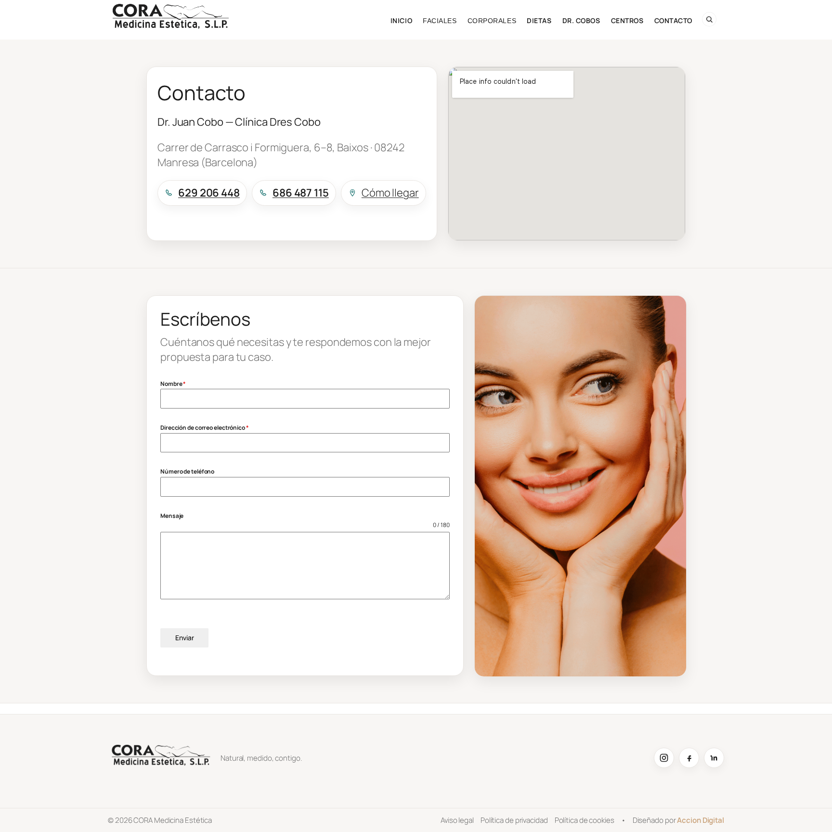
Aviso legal (457, 820)
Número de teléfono (187, 471)
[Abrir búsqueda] (709, 19)
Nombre (173, 384)
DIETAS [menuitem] (539, 20)
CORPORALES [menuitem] (492, 21)
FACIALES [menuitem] (439, 21)
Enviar (184, 637)
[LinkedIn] (714, 758)
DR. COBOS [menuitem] (581, 20)
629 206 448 (209, 192)
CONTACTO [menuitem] (673, 20)
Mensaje (171, 516)
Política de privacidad (514, 820)
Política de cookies (584, 820)
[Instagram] (664, 758)
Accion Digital (700, 820)
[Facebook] (689, 758)
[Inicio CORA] (161, 758)
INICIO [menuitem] (401, 20)
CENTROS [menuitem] (627, 20)
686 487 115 (301, 192)
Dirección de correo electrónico (204, 427)
